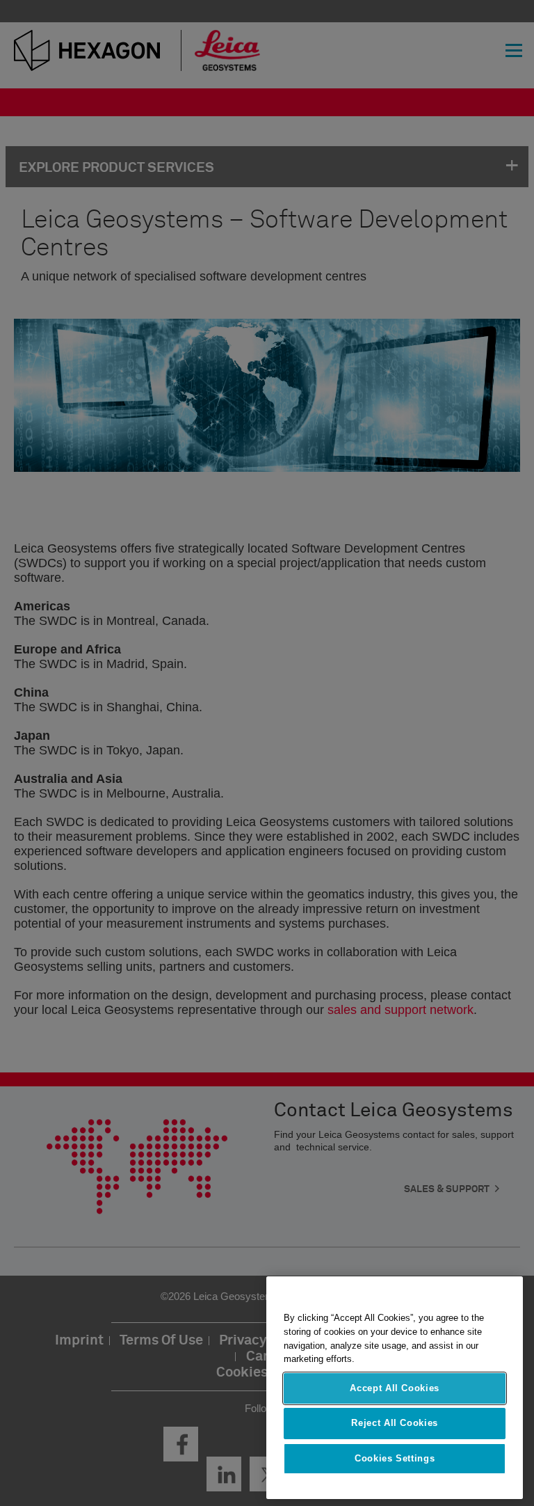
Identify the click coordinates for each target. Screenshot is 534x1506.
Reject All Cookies (394, 1423)
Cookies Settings (395, 1458)
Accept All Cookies (394, 1388)
